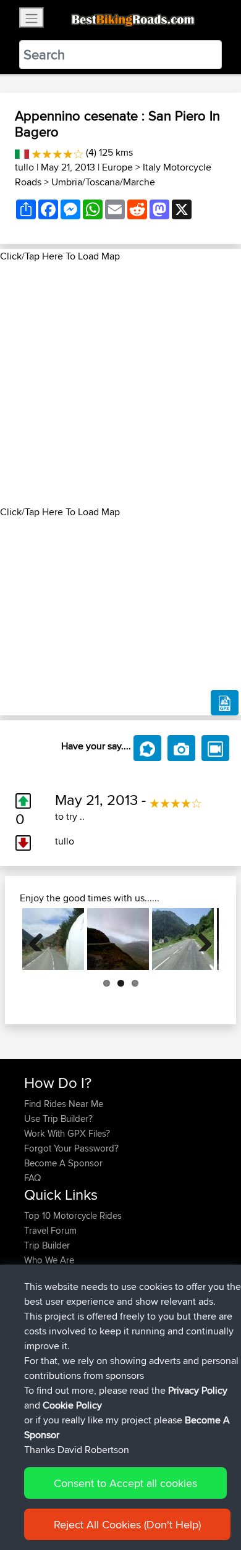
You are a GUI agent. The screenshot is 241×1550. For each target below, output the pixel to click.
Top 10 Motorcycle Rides (73, 1215)
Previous (40, 939)
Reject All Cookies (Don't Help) (127, 1524)
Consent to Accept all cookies (125, 1483)
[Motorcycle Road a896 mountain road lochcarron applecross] (118, 939)
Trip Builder (47, 1245)
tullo (24, 167)
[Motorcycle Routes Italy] (22, 152)
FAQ (32, 1177)
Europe (117, 167)
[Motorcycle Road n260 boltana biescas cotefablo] (53, 939)
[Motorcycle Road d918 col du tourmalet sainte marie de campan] (183, 939)
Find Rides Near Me (63, 1103)
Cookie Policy (72, 1405)
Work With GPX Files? (67, 1133)
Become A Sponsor (63, 1162)
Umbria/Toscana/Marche (103, 182)
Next (200, 939)
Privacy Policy (197, 1390)
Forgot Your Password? (71, 1148)
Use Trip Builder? (58, 1118)
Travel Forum (50, 1230)
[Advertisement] (120, 384)
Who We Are (49, 1259)
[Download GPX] (225, 703)
